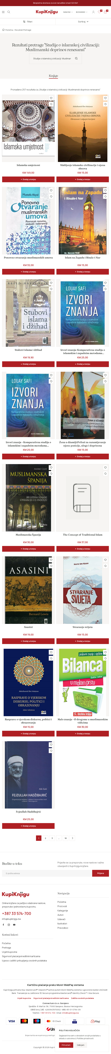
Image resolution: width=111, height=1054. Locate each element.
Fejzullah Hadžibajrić (28, 811)
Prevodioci (63, 927)
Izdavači (61, 919)
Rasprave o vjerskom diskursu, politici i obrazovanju (28, 721)
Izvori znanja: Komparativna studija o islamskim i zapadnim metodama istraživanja (83, 351)
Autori (60, 914)
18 (66, 838)
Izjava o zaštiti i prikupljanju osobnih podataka (24, 960)
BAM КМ (66, 12)
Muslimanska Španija (28, 534)
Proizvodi (62, 906)
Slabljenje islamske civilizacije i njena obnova (82, 167)
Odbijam (80, 1045)
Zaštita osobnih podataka (82, 998)
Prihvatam (66, 1045)
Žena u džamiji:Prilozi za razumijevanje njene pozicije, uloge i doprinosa (82, 444)
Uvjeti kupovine (9, 951)
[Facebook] (3, 924)
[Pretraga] (8, 12)
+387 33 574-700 (47, 1013)
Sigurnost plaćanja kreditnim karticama (21, 956)
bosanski (80, 12)
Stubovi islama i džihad (28, 349)
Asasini (28, 627)
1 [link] (38, 838)
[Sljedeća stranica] (72, 838)
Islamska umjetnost (28, 165)
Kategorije (63, 910)
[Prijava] (93, 12)
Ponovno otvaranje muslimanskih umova (28, 257)
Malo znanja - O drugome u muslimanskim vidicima (83, 721)
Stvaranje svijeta (83, 627)
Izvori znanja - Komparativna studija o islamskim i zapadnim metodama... (28, 444)
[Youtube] (14, 924)
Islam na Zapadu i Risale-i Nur (82, 257)
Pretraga (6, 947)
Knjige (53, 76)
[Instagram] (8, 924)
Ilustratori (62, 923)
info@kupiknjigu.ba (70, 1013)
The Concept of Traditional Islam (82, 534)
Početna (9, 30)
